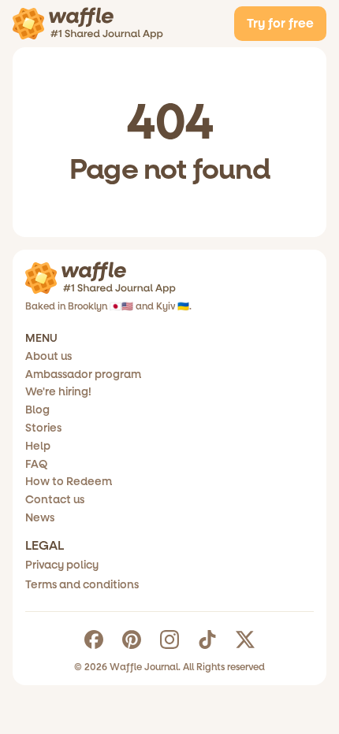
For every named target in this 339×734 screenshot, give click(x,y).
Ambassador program (83, 374)
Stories (43, 428)
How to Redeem (68, 481)
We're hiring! (58, 391)
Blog (37, 409)
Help (37, 446)
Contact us (54, 499)
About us (48, 356)
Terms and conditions (82, 584)
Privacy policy (62, 565)
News (39, 517)
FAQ (36, 464)
